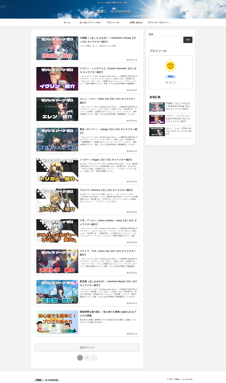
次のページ (87, 347)
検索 (151, 34)
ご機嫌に (170, 76)
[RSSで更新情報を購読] (174, 82)
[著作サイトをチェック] (166, 82)
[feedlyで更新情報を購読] (170, 82)
